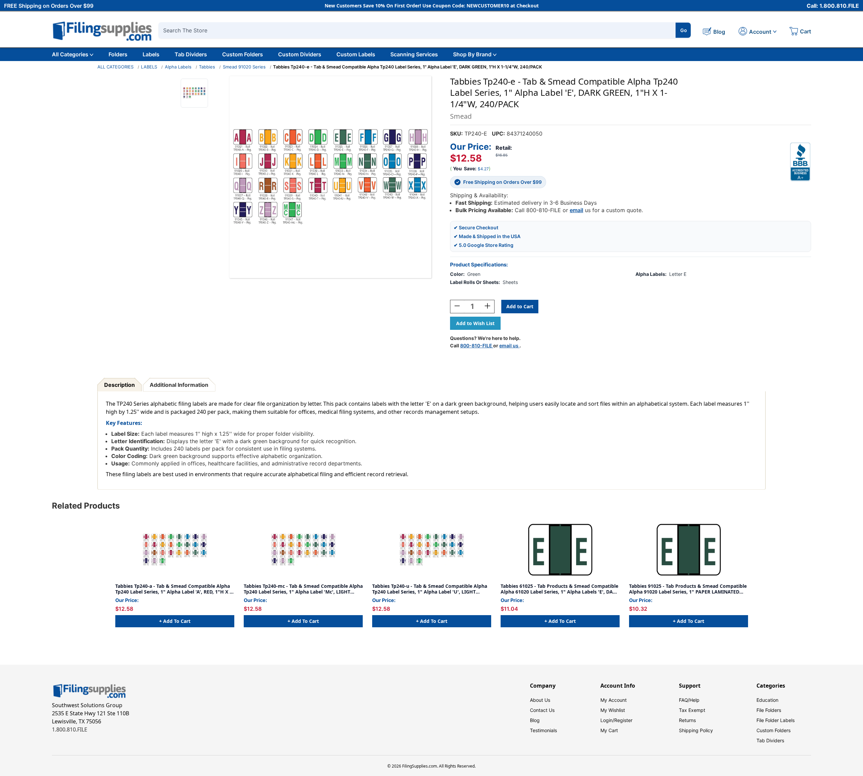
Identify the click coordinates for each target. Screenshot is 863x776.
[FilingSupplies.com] (102, 30)
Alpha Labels (178, 66)
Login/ (607, 720)
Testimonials (543, 730)
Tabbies (207, 66)
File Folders (768, 710)
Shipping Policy (696, 730)
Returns (687, 720)
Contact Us (542, 710)
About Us (540, 700)
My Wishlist (612, 710)
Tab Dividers (191, 54)
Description (119, 384)
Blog (535, 720)
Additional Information (179, 384)
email (576, 210)
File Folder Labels (775, 720)
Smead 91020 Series (244, 66)
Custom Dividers (299, 54)
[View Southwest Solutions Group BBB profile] (800, 162)
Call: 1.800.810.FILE (833, 5)
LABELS (149, 66)
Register (623, 720)
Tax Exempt (692, 710)
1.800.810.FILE (69, 729)
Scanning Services (414, 54)
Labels (151, 54)
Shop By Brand (472, 54)
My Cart (609, 730)
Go (683, 30)
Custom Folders (242, 54)
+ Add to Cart (174, 621)
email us (509, 345)
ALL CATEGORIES (115, 66)
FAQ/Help (689, 700)
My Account (613, 700)
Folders (118, 54)
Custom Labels (355, 54)
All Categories (70, 54)
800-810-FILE (476, 345)
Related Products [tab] (86, 506)
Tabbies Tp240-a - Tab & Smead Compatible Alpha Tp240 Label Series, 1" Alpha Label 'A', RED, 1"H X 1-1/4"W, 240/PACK (174, 589)
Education (767, 700)
